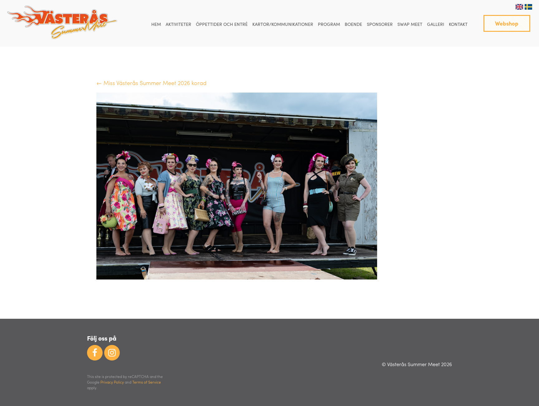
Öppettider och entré (222, 24)
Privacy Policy (112, 382)
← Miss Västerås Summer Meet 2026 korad (151, 83)
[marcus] (236, 277)
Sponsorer (380, 24)
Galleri (435, 24)
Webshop (506, 23)
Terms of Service (146, 382)
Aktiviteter (178, 24)
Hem (156, 24)
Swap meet (409, 24)
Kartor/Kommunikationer (282, 24)
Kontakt (458, 24)
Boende (353, 24)
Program (329, 24)
